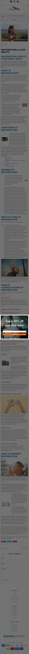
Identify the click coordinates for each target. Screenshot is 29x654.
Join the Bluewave (14, 334)
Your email (5, 329)
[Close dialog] (28, 315)
